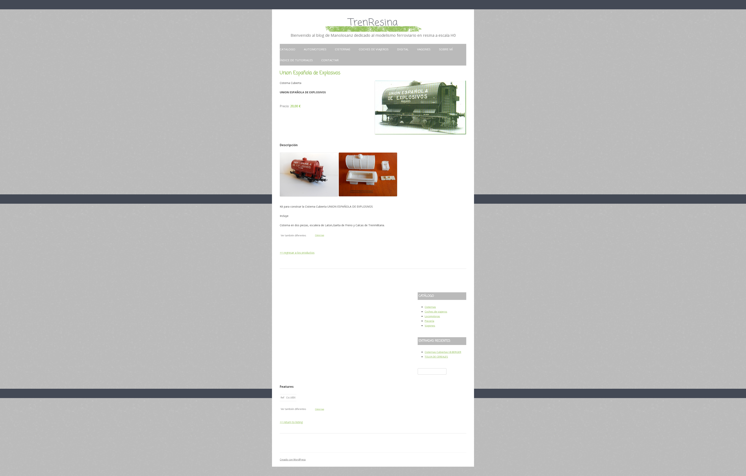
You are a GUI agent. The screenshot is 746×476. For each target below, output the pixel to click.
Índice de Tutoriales (296, 60)
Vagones (424, 49)
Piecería (429, 321)
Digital (403, 49)
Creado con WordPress (293, 459)
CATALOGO (287, 49)
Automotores (315, 49)
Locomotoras (432, 316)
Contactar (330, 60)
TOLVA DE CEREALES (436, 356)
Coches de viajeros (374, 49)
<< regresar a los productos (297, 252)
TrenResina (373, 23)
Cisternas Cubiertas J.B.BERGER (443, 352)
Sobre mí (446, 49)
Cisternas (342, 49)
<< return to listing (291, 422)
